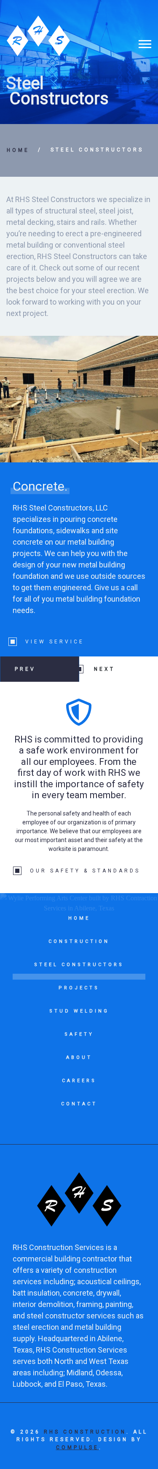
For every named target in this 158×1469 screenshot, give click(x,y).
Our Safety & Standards (85, 871)
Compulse (77, 1447)
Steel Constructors (97, 150)
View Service (54, 642)
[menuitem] (79, 923)
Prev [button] (25, 669)
